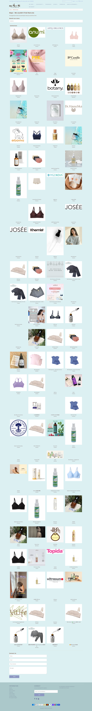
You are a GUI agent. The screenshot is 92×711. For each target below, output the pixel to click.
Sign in (74, 1)
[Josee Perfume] (18, 229)
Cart (81, 1)
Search (10, 687)
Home (11, 9)
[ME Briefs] (36, 269)
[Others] (73, 432)
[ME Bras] (18, 269)
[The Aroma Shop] (36, 557)
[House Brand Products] (36, 181)
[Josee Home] (73, 206)
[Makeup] (55, 241)
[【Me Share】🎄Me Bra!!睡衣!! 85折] (73, 612)
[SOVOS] (73, 503)
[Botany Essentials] (55, 84)
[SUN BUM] (55, 534)
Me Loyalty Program (13, 697)
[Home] (18, 185)
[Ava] (36, 61)
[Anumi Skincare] (36, 32)
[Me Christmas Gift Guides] (55, 269)
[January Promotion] (36, 212)
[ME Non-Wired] (55, 337)
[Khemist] (36, 230)
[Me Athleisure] (73, 236)
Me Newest (31, 6)
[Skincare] (55, 503)
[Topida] (55, 551)
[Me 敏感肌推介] (36, 405)
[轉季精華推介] (55, 635)
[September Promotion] (18, 503)
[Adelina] (18, 35)
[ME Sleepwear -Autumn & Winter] (73, 360)
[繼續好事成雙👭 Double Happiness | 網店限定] (36, 635)
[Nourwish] (55, 428)
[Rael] (55, 454)
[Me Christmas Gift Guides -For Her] (73, 269)
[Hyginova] (55, 175)
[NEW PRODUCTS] (36, 428)
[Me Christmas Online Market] (55, 292)
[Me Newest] (36, 337)
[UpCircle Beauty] (73, 577)
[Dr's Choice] (55, 111)
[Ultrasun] (55, 580)
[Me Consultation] (36, 314)
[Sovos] (18, 534)
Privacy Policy (12, 694)
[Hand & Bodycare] (18, 158)
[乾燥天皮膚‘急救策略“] (18, 635)
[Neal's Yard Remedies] (18, 428)
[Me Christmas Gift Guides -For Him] (18, 292)
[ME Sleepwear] (36, 360)
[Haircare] (73, 136)
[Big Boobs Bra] (18, 86)
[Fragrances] (55, 135)
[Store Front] (36, 531)
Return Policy (11, 693)
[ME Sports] (18, 382)
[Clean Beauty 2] (18, 110)
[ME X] (73, 380)
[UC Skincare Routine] (73, 557)
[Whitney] (36, 612)
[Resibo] (18, 469)
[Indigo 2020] (73, 181)
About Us (11, 689)
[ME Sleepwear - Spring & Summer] (55, 360)
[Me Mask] (73, 314)
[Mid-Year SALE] (73, 405)
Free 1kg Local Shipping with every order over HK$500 (21, 1)
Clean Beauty (39, 4)
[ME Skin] (18, 360)
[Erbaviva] (18, 135)
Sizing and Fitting (12, 696)
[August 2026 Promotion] (18, 61)
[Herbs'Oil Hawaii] (73, 158)
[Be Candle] (73, 58)
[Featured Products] (36, 135)
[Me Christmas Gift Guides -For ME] (36, 292)
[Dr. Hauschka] (73, 108)
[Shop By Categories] (36, 508)
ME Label (31, 4)
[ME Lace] (55, 314)
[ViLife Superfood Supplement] (18, 612)
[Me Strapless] (36, 382)
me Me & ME (49, 708)
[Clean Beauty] (73, 86)
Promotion (62, 4)
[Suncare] (73, 534)
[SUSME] (18, 557)
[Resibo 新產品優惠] (36, 472)
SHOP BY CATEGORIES (72, 4)
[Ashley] (73, 35)
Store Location (12, 690)
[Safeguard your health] (55, 476)
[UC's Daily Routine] (18, 585)
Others (55, 4)
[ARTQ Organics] (55, 28)
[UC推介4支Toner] (36, 580)
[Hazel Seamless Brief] (36, 158)
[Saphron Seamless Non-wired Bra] (73, 472)
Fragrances (48, 4)
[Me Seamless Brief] (73, 337)
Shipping (11, 692)
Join (77, 1)
